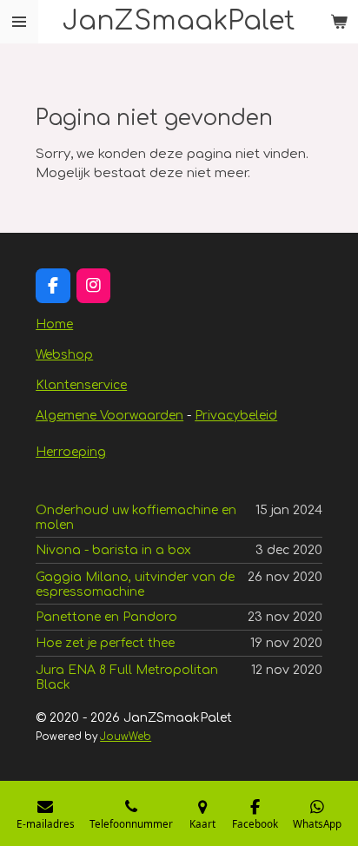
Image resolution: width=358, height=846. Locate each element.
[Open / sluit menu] (19, 21)
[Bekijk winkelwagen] (339, 21)
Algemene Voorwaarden (109, 415)
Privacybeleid (236, 415)
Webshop (64, 354)
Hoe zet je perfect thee (105, 643)
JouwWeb (125, 737)
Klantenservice (81, 385)
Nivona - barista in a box (113, 550)
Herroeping (71, 452)
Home (54, 324)
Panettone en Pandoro (106, 617)
